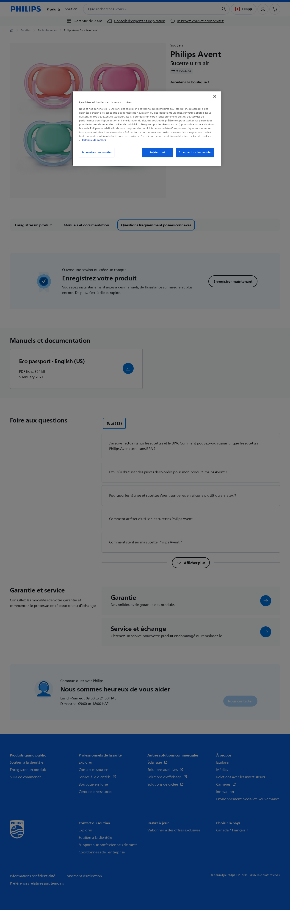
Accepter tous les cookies (195, 152)
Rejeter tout (157, 152)
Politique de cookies (94, 140)
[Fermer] (215, 96)
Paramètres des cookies (97, 152)
